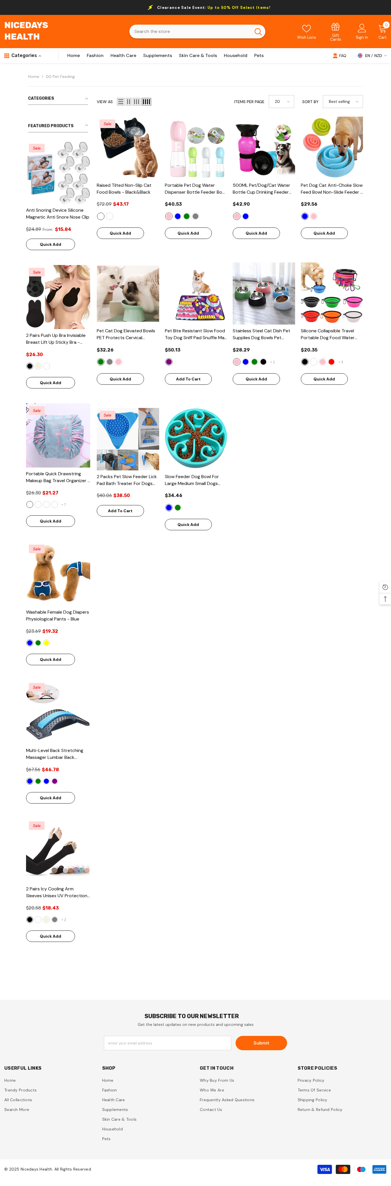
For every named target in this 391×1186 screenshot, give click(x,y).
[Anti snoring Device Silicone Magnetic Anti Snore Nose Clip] (58, 172)
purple (169, 362)
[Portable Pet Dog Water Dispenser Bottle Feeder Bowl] (196, 148)
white (38, 919)
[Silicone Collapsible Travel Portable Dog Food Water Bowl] (332, 293)
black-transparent (109, 216)
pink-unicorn (54, 504)
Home (33, 76)
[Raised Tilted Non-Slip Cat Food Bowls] (128, 148)
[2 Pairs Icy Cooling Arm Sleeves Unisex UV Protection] (58, 850)
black (29, 366)
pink (169, 216)
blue (29, 642)
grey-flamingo (29, 504)
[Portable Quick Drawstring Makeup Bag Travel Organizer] (58, 435)
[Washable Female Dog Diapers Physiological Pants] (58, 574)
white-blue (46, 781)
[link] (335, 31)
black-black (100, 216)
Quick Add (50, 244)
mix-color (46, 366)
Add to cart (188, 379)
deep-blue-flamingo (46, 504)
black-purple (54, 781)
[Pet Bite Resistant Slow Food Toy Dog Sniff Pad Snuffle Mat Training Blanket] (196, 293)
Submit (261, 1043)
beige (38, 366)
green (38, 642)
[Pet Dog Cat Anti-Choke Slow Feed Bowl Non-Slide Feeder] (332, 148)
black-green (38, 781)
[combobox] (190, 31)
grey (195, 216)
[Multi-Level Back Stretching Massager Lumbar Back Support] (58, 712)
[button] (121, 101)
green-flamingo (38, 504)
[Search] (197, 31)
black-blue (29, 781)
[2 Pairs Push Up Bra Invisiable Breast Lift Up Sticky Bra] (58, 297)
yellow (46, 642)
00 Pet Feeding (60, 76)
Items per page (249, 101)
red (331, 362)
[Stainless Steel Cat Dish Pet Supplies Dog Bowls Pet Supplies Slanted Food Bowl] (264, 293)
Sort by (310, 101)
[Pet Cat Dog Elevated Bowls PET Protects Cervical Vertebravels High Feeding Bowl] (128, 293)
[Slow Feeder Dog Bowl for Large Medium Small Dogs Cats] (196, 439)
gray (54, 919)
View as (105, 101)
